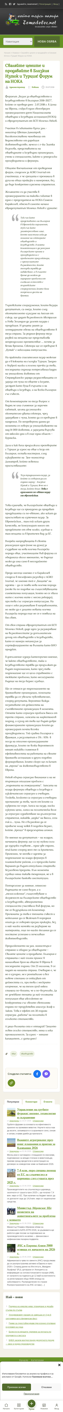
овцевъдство (27, 1053)
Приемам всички (16, 1387)
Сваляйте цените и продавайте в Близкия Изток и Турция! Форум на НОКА (28, 73)
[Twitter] (14, 4)
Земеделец (14, 1121)
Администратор (17, 87)
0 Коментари (38, 1121)
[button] (59, 1365)
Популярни (13, 1101)
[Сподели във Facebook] (37, 1074)
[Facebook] (10, 4)
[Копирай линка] (11, 1083)
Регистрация (45, 4)
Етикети (48, 1101)
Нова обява (47, 41)
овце (14, 1053)
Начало (7, 53)
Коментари (31, 1101)
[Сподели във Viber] (46, 1074)
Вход (55, 4)
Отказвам (46, 1387)
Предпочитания (31, 1394)
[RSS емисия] (6, 4)
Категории (37, 1360)
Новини (15, 53)
